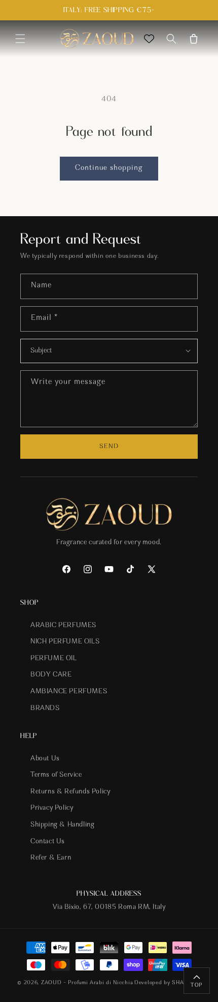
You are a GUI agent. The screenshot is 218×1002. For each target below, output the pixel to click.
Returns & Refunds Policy (70, 791)
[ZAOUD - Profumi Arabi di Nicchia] (97, 39)
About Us (45, 758)
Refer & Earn (50, 858)
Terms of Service (56, 775)
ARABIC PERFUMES (63, 625)
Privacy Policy (51, 808)
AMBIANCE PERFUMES (68, 691)
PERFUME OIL (53, 658)
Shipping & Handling (62, 825)
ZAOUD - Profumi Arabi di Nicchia (87, 983)
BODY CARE (50, 675)
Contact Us (47, 841)
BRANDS (45, 708)
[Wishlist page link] (149, 39)
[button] (20, 38)
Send (109, 446)
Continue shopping (109, 168)
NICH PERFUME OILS (64, 641)
